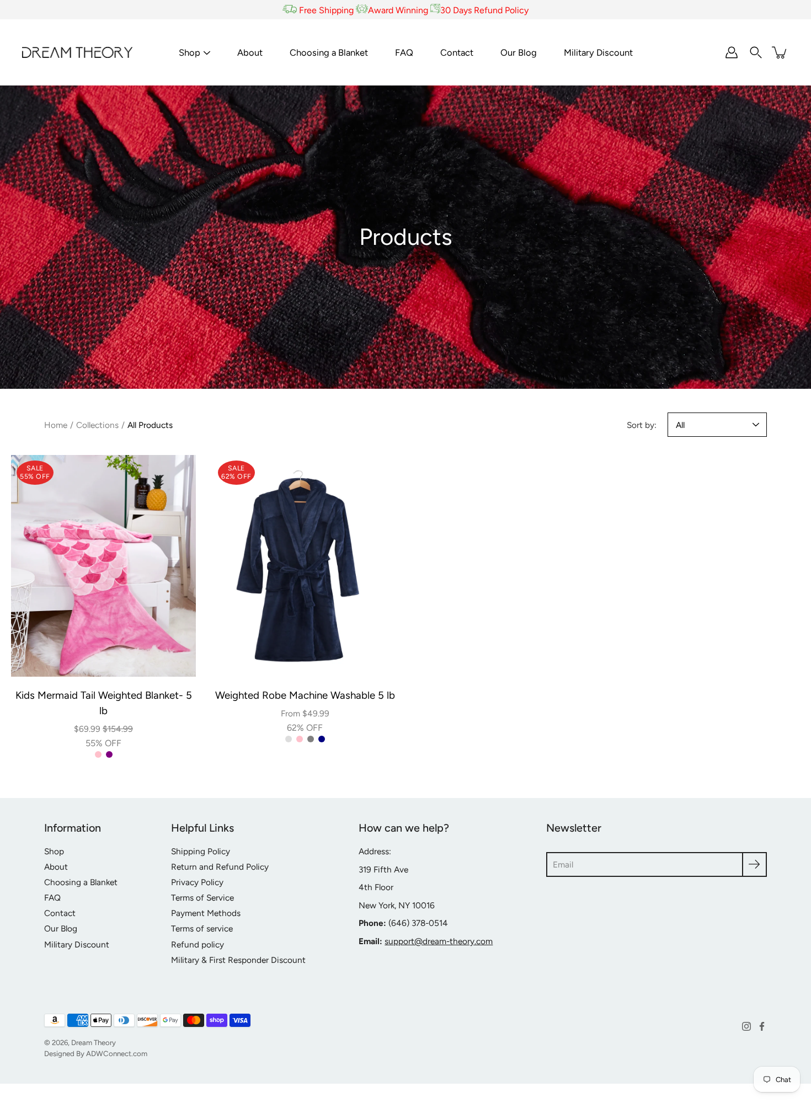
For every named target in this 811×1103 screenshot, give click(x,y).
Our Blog (518, 52)
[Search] (756, 52)
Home (55, 425)
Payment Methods (206, 913)
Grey (310, 739)
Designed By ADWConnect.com (95, 1053)
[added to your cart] (780, 52)
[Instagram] (746, 1026)
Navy (321, 739)
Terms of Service (202, 897)
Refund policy (197, 944)
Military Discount (598, 52)
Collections (97, 425)
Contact (456, 52)
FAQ (404, 52)
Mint (288, 739)
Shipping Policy (200, 851)
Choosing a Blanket (329, 52)
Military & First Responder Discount (238, 960)
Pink (98, 754)
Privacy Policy (197, 882)
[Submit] (754, 864)
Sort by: (642, 425)
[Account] (731, 52)
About (250, 52)
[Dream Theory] (77, 52)
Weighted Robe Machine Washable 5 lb (305, 695)
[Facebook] (762, 1026)
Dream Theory (93, 1042)
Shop (189, 52)
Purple (109, 754)
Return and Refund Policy (220, 866)
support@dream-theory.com (439, 941)
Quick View (103, 565)
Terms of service (202, 928)
